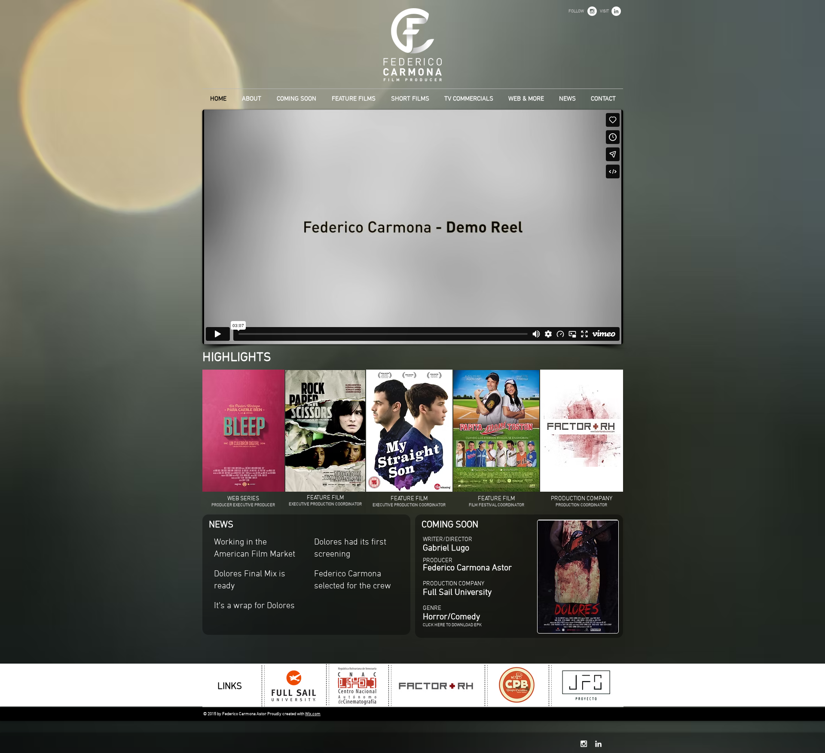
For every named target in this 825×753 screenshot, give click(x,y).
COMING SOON (450, 525)
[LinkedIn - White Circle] (616, 11)
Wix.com (313, 714)
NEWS (221, 525)
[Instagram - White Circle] (592, 11)
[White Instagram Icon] (583, 743)
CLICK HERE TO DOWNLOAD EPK (452, 625)
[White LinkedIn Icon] (598, 743)
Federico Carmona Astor (467, 568)
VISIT (604, 11)
